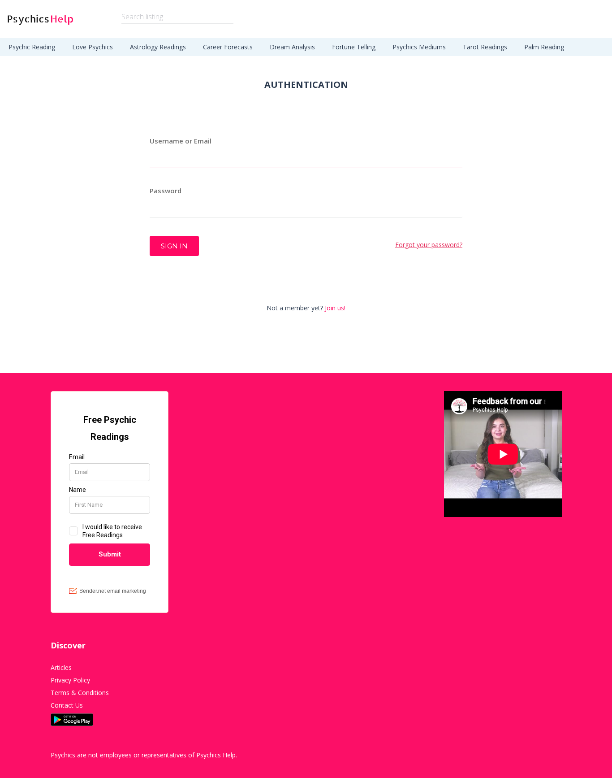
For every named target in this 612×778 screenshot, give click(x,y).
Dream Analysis (292, 47)
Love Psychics (92, 47)
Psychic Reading (32, 47)
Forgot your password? (428, 244)
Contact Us (67, 705)
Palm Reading (544, 47)
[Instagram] (558, 755)
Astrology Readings (158, 47)
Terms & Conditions (80, 692)
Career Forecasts (228, 47)
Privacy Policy (70, 680)
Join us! (335, 308)
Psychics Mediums (419, 47)
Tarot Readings (485, 47)
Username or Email (180, 140)
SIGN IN (174, 246)
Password (165, 190)
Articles (61, 667)
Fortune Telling (353, 47)
